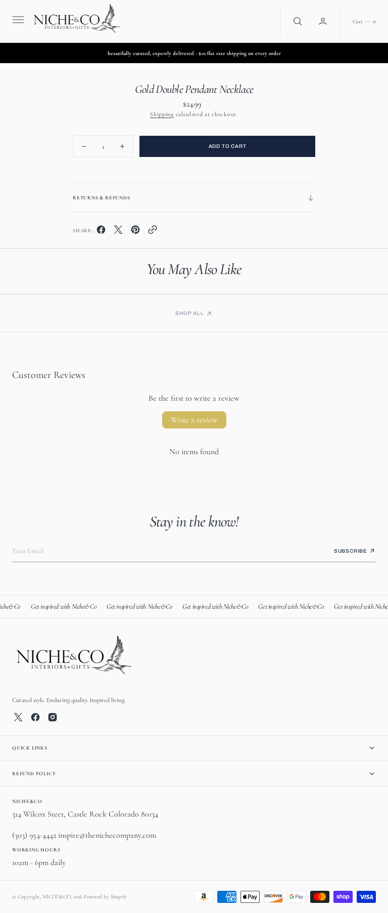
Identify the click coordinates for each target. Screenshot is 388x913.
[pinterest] (135, 232)
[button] (17, 21)
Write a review (194, 420)
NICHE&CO (56, 896)
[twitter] (118, 232)
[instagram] (52, 717)
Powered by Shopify (105, 896)
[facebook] (101, 232)
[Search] (296, 21)
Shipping (162, 114)
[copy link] (153, 232)
